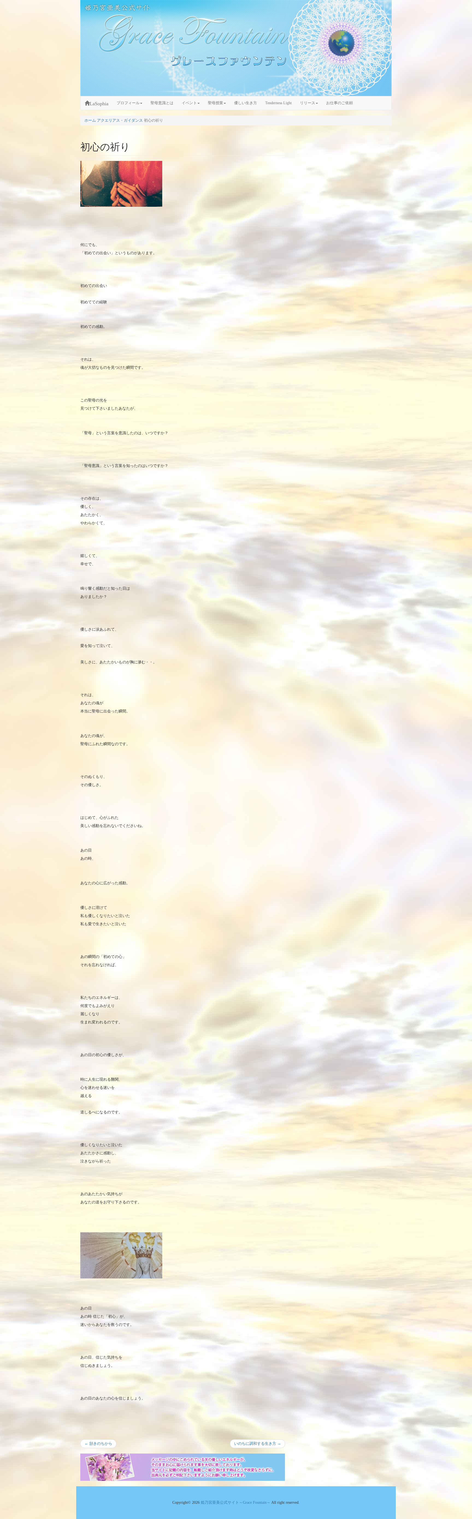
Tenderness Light (278, 103)
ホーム (90, 120)
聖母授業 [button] (215, 103)
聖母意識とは (162, 103)
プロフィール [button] (128, 103)
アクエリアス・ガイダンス (120, 120)
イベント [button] (189, 103)
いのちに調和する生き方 (257, 1444)
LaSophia (99, 103)
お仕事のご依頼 (339, 103)
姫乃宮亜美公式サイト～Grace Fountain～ (236, 1502)
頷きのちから (98, 1444)
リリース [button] (307, 103)
